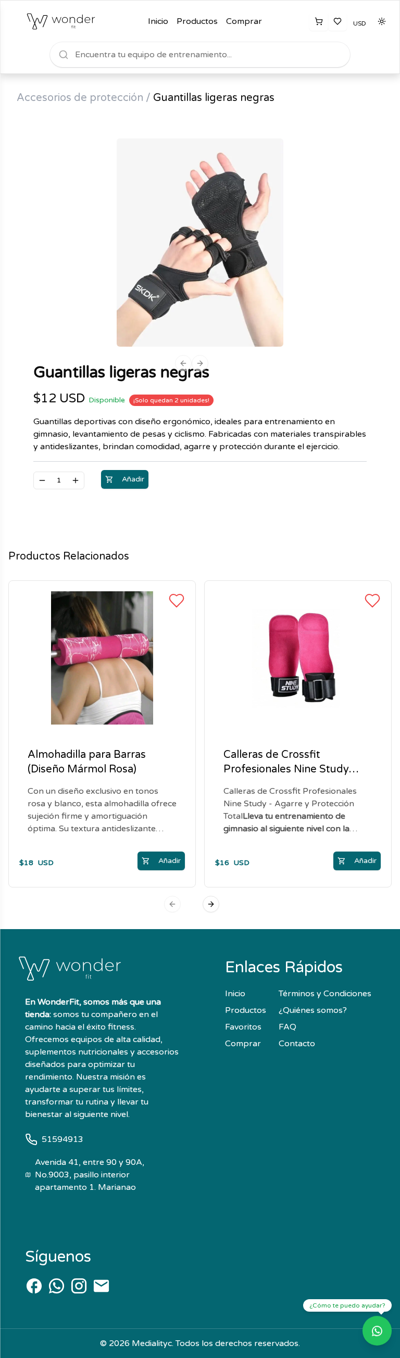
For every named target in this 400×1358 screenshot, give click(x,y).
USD (359, 23)
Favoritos (243, 1027)
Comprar (244, 21)
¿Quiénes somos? (313, 1010)
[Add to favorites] (176, 600)
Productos (197, 21)
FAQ (287, 1027)
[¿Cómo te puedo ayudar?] (377, 1335)
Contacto (297, 1043)
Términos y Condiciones (325, 993)
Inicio (158, 21)
